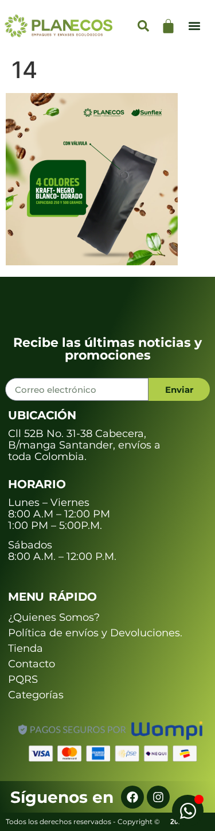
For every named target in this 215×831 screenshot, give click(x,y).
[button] (194, 26)
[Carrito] (168, 26)
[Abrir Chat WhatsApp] (188, 810)
